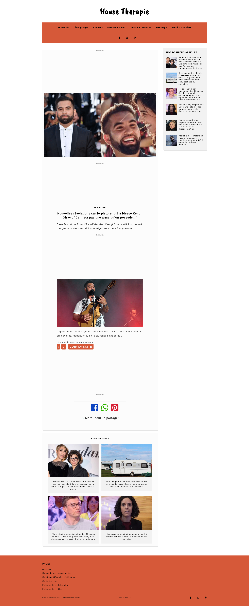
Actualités (63, 27)
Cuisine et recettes (140, 27)
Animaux (98, 27)
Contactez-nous (50, 581)
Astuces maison (116, 27)
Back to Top (123, 598)
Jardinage (161, 27)
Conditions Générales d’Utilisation (59, 577)
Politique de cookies (52, 589)
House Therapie (124, 11)
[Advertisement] (100, 72)
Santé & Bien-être (181, 27)
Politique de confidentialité (55, 585)
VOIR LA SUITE (81, 346)
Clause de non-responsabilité (56, 573)
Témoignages (80, 27)
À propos (46, 569)
